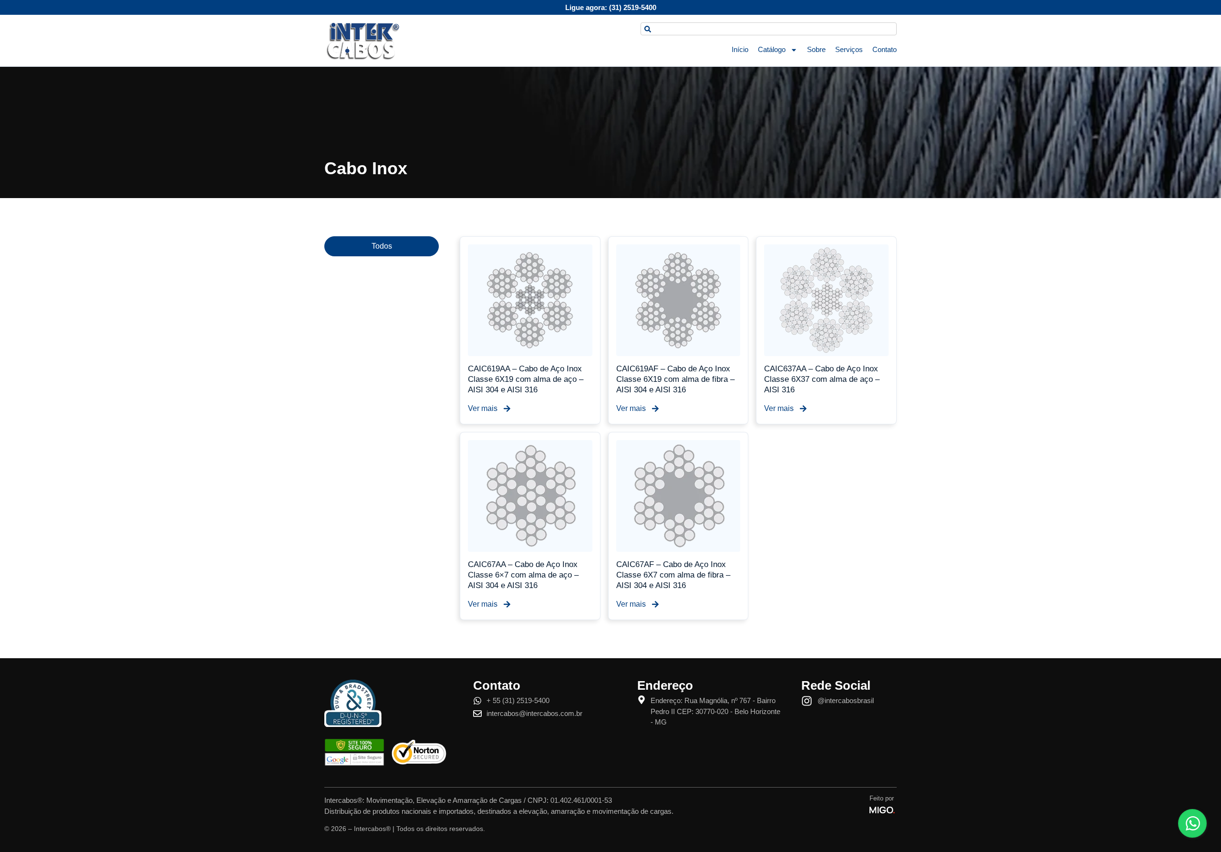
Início (740, 49)
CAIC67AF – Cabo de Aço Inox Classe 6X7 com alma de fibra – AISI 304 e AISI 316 (673, 575)
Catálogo (772, 49)
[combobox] (769, 28)
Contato (884, 49)
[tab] (381, 246)
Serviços (849, 49)
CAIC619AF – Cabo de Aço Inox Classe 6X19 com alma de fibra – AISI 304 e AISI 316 (675, 379)
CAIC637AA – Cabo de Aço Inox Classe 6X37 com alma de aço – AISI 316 (822, 379)
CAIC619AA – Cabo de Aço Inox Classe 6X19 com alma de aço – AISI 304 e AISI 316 (525, 379)
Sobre (816, 49)
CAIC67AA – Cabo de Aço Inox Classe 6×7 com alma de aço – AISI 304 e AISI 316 (523, 575)
